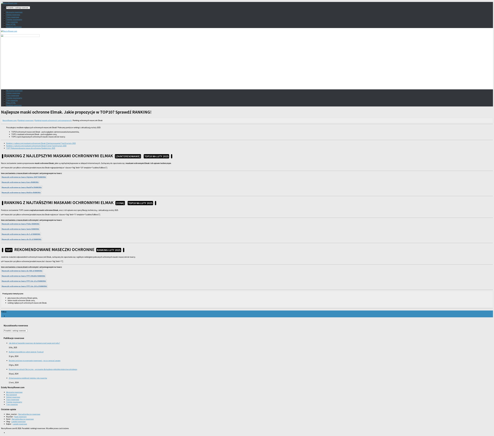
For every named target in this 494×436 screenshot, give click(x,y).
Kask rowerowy (20, 416)
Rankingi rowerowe (14, 27)
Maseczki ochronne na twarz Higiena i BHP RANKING (24, 177)
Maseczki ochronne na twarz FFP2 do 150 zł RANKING (24, 286)
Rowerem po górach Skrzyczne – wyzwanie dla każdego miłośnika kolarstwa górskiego (43, 369)
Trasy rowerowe (12, 17)
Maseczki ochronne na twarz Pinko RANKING (20, 224)
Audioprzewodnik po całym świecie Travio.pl (26, 352)
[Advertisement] (247, 69)
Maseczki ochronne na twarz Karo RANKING (20, 182)
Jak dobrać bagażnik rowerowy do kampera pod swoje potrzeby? (34, 343)
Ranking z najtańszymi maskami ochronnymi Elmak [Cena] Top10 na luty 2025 (36, 146)
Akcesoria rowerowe (14, 12)
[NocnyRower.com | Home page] (9, 3)
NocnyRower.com (9, 120)
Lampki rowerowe (18, 421)
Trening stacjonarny (14, 19)
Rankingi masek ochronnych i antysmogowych (53, 120)
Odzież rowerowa (13, 14)
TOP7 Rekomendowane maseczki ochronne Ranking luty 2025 (30, 148)
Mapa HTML (11, 24)
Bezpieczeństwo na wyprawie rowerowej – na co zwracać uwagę (34, 360)
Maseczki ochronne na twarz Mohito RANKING (21, 192)
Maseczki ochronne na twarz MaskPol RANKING (22, 187)
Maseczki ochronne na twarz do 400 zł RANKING (22, 270)
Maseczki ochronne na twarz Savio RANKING (20, 229)
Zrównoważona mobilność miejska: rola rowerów (28, 378)
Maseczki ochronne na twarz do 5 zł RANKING (21, 234)
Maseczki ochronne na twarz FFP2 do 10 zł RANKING (24, 281)
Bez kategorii (11, 394)
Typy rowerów (12, 22)
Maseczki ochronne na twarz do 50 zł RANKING (21, 239)
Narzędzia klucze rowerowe (29, 414)
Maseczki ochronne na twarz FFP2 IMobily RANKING (23, 276)
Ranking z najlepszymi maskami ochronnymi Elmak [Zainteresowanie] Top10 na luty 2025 (41, 143)
